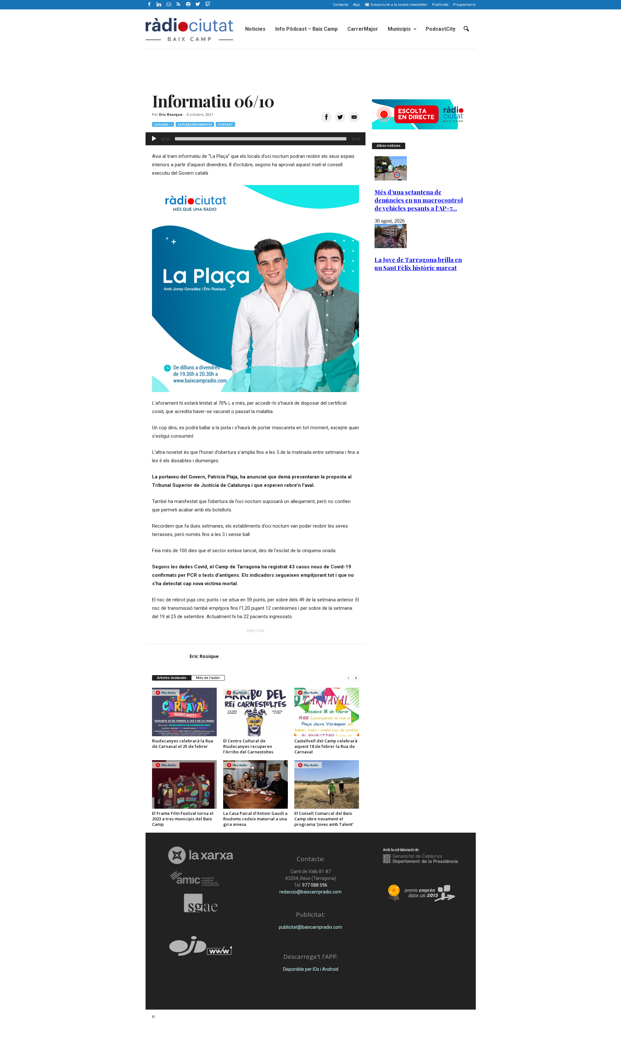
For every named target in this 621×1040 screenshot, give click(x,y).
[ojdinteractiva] (200, 948)
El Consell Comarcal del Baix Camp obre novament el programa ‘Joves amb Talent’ (324, 818)
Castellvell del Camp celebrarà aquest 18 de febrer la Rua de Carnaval (325, 746)
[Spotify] (188, 4)
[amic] (200, 879)
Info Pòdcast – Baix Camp (306, 29)
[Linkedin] (159, 4)
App (356, 5)
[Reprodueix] (154, 139)
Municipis (399, 29)
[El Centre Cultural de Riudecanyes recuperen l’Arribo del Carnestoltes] (255, 712)
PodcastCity (440, 29)
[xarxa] (200, 855)
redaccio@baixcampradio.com (310, 891)
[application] (255, 138)
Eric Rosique (170, 114)
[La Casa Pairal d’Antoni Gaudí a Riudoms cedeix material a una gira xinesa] (255, 784)
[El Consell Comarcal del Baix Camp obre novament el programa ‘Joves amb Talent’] (326, 784)
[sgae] (200, 902)
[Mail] (169, 4)
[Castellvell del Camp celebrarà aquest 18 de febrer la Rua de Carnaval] (326, 712)
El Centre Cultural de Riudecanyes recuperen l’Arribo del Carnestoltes (248, 746)
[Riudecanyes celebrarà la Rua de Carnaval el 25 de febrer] (184, 712)
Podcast (225, 124)
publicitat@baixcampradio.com (310, 927)
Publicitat (440, 5)
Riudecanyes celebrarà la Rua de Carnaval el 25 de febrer (182, 743)
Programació (464, 5)
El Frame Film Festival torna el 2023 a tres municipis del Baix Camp (182, 818)
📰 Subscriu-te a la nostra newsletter (396, 5)
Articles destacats (171, 678)
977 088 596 (314, 885)
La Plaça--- (163, 124)
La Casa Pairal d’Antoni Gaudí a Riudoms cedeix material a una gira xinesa (255, 818)
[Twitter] (198, 4)
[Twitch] (207, 3)
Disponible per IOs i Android (310, 969)
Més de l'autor (208, 678)
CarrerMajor (362, 29)
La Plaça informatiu (195, 124)
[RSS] (178, 4)
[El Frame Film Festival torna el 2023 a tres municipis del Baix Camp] (184, 784)
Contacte (340, 5)
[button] (466, 29)
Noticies (255, 29)
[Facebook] (149, 4)
